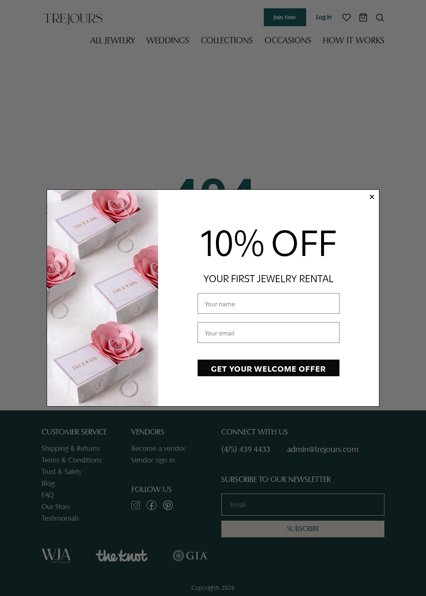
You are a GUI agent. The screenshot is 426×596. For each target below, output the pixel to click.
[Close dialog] (372, 197)
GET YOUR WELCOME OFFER (268, 368)
